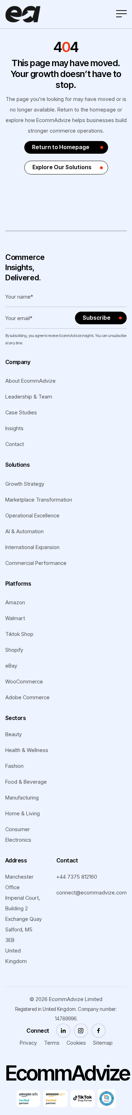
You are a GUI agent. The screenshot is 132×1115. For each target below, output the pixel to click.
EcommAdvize (67, 999)
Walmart (15, 618)
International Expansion (32, 547)
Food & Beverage (26, 781)
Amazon (15, 602)
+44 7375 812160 (76, 876)
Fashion (14, 766)
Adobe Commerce (27, 697)
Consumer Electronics (18, 834)
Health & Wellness (26, 750)
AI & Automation (24, 531)
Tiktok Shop (19, 634)
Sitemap (103, 1042)
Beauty (13, 734)
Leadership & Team (28, 396)
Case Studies (21, 412)
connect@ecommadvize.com (91, 892)
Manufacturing (22, 797)
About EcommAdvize (30, 380)
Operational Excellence (32, 515)
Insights (14, 428)
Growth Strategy (24, 483)
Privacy (28, 1042)
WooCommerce (24, 681)
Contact (14, 444)
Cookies (76, 1042)
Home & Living (22, 813)
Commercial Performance (36, 563)
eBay (11, 665)
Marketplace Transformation (38, 499)
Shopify (14, 649)
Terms (51, 1042)
